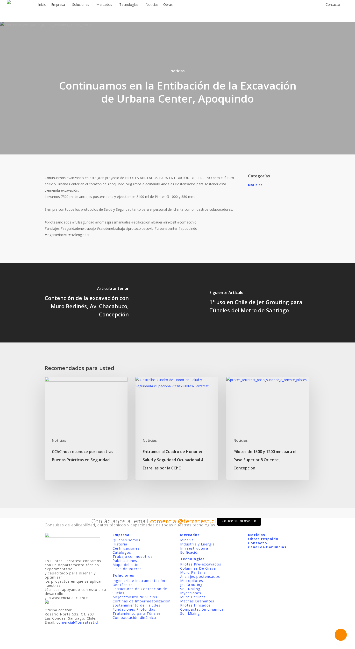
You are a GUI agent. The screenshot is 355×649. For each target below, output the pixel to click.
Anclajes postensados (200, 576)
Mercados (190, 534)
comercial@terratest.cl (77, 622)
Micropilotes (191, 580)
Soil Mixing (190, 613)
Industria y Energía (197, 544)
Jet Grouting (191, 584)
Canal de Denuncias (267, 547)
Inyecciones (190, 593)
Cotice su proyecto (239, 520)
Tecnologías (192, 559)
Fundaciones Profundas (134, 609)
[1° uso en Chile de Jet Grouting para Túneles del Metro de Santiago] (266, 302)
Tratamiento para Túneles (137, 613)
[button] (177, 646)
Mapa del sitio (126, 564)
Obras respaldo (263, 539)
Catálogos (122, 552)
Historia (120, 544)
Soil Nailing (190, 588)
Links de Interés (127, 568)
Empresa (121, 534)
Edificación (190, 552)
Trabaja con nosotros (133, 556)
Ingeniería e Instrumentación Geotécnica (139, 582)
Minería (187, 540)
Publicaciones (125, 560)
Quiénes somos (126, 540)
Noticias (177, 71)
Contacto (257, 543)
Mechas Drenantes (197, 601)
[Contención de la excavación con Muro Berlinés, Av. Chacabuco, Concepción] (89, 302)
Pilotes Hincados (195, 605)
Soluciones (123, 575)
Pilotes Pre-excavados (200, 564)
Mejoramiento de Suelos (135, 597)
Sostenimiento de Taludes (136, 605)
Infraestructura (194, 548)
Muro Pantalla (193, 572)
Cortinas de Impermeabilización (141, 601)
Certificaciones (126, 548)
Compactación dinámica (134, 617)
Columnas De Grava (198, 568)
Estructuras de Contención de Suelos (140, 590)
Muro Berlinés (193, 597)
